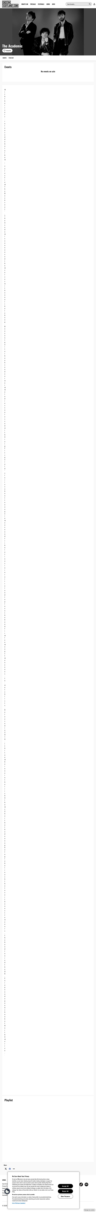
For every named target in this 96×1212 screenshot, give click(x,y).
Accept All (65, 1186)
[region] (44, 1190)
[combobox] (78, 4)
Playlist (11, 58)
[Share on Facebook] (9, 1170)
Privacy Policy (5, 1186)
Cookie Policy (5, 1188)
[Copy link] (13, 1169)
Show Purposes (65, 1196)
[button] (10, 4)
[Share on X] (5, 1170)
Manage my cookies (89, 1210)
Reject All (65, 1191)
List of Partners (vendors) (18, 1203)
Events (4, 58)
